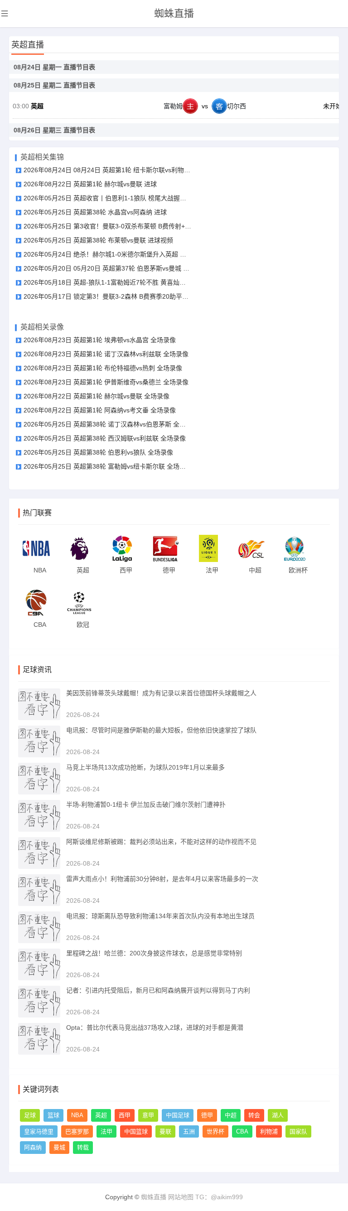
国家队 (298, 1131)
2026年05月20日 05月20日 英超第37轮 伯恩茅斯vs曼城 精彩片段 (107, 268)
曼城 (59, 1147)
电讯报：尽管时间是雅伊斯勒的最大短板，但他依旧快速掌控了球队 (161, 730)
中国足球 (177, 1115)
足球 (30, 1115)
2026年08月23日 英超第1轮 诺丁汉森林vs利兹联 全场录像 (106, 354)
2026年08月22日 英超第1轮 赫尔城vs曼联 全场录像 (96, 396)
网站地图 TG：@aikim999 (205, 1197)
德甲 (207, 1115)
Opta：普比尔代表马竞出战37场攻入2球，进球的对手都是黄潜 (154, 1027)
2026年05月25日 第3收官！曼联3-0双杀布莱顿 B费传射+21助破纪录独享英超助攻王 (107, 226)
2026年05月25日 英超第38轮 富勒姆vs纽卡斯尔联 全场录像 (107, 466)
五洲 (189, 1131)
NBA (77, 1115)
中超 (231, 1115)
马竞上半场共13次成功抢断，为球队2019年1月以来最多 (145, 767)
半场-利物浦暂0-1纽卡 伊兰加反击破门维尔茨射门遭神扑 (146, 804)
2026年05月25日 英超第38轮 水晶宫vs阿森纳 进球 (95, 212)
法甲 (106, 1131)
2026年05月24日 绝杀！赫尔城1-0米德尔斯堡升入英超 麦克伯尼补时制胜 (107, 254)
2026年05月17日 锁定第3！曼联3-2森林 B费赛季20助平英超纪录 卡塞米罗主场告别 (107, 296)
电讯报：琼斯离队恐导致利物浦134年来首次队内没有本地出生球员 (160, 916)
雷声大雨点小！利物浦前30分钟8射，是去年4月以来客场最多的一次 (162, 878)
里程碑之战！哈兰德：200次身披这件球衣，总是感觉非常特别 (154, 953)
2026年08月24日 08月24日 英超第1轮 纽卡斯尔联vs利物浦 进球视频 (107, 170)
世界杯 (215, 1131)
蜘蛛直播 (174, 13)
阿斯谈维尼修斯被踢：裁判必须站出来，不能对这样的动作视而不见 (161, 841)
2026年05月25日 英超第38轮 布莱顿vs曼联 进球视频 (98, 240)
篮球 (53, 1115)
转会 (254, 1115)
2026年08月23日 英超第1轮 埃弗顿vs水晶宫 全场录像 (100, 340)
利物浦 (269, 1131)
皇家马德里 (38, 1131)
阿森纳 (33, 1147)
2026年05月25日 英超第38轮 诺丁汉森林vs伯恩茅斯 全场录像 (107, 424)
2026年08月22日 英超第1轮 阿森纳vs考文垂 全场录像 (100, 410)
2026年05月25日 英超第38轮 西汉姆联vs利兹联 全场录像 (105, 438)
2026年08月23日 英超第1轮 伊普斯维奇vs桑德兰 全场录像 (106, 382)
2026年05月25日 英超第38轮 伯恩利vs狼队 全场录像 (98, 452)
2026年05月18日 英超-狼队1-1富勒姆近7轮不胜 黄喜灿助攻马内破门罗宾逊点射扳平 (107, 282)
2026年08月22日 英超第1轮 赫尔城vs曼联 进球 (90, 184)
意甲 (148, 1115)
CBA (242, 1131)
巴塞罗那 (77, 1131)
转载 (83, 1147)
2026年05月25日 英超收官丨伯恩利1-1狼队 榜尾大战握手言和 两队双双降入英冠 (107, 198)
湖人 (278, 1115)
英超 (37, 106)
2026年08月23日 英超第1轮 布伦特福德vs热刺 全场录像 (103, 368)
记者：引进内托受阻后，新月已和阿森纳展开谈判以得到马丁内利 (158, 990)
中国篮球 (136, 1131)
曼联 (165, 1131)
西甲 (124, 1115)
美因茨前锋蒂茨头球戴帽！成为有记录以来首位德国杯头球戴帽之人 (161, 693)
